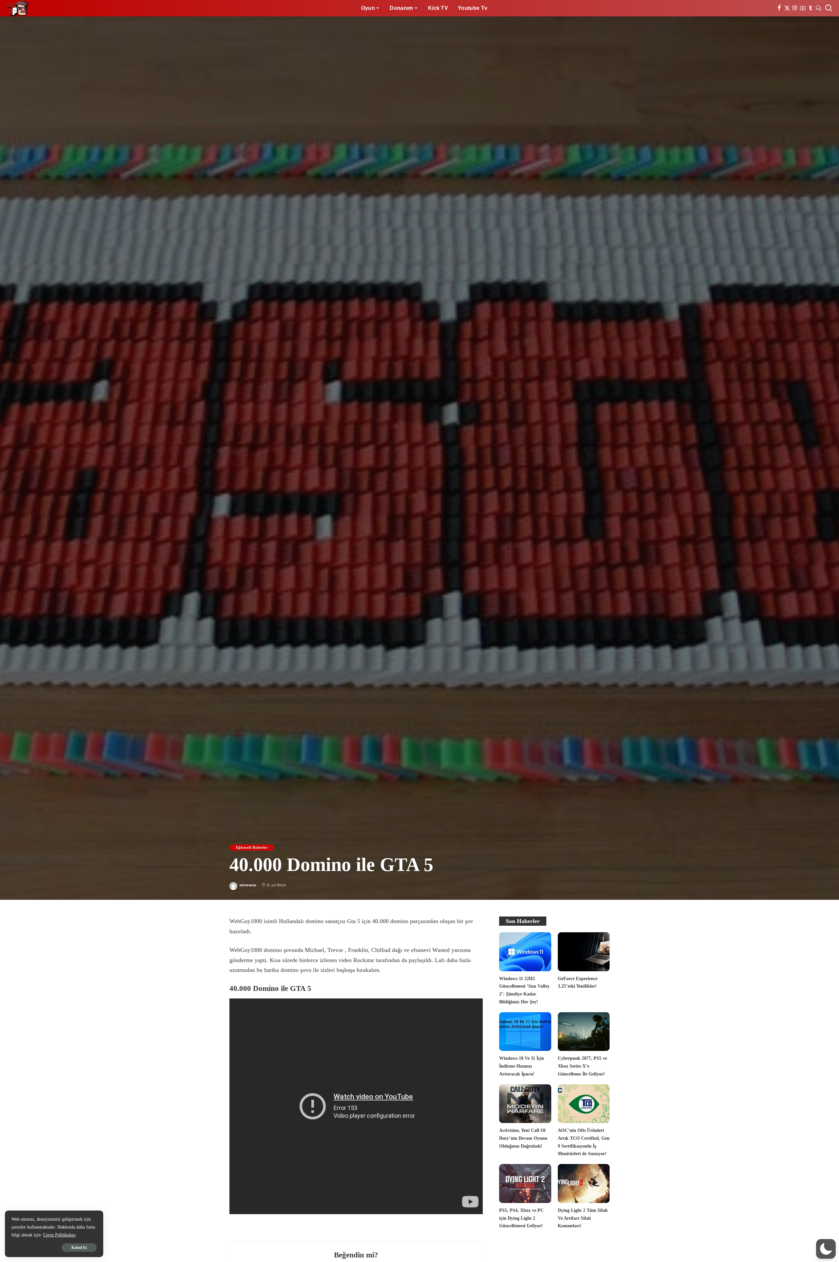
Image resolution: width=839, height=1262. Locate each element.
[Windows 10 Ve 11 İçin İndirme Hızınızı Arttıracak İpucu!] (525, 1031)
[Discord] (818, 8)
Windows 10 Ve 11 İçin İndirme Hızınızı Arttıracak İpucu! (521, 1065)
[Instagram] (795, 8)
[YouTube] (803, 8)
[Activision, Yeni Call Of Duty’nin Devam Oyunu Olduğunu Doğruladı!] (525, 1103)
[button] (826, 1249)
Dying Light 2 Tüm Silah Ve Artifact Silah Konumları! (583, 1218)
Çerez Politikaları (59, 1234)
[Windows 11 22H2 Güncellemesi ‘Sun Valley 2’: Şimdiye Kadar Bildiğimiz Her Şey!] (525, 951)
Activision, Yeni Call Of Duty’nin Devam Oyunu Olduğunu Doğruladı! (523, 1138)
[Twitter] (787, 8)
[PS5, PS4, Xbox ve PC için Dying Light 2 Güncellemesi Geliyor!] (525, 1183)
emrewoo (248, 885)
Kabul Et (79, 1247)
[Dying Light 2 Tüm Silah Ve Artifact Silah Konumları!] (584, 1183)
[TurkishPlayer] (18, 8)
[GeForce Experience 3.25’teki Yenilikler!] (584, 951)
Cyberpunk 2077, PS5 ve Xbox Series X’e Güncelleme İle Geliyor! (582, 1065)
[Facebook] (779, 8)
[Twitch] (810, 8)
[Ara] (828, 8)
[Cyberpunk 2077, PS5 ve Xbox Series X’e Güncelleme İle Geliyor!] (584, 1031)
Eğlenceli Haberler (252, 847)
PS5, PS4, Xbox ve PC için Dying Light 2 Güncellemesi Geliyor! (521, 1218)
